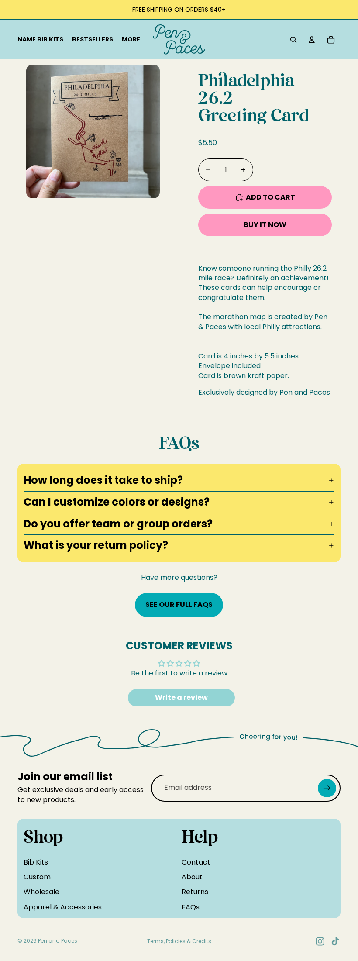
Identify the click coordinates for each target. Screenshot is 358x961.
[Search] (293, 39)
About (192, 877)
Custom (37, 877)
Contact (196, 862)
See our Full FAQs (179, 604)
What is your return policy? (96, 545)
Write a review (181, 697)
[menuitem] (131, 40)
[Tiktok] (335, 941)
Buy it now (265, 225)
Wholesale (41, 892)
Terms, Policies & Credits (179, 941)
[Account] (311, 39)
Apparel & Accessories (63, 907)
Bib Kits (36, 862)
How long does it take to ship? (103, 480)
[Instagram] (320, 941)
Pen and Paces (57, 940)
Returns (195, 892)
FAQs (191, 907)
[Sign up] (327, 787)
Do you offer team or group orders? (118, 524)
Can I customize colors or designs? (117, 502)
